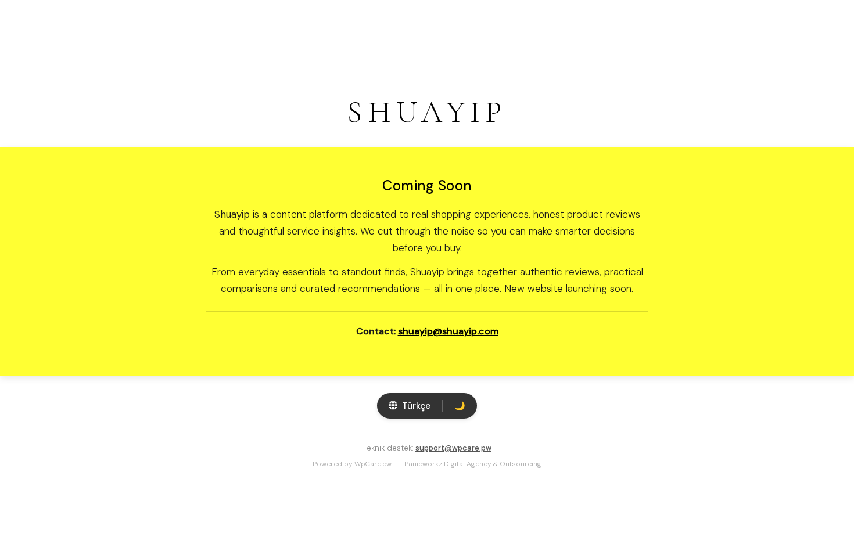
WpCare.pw (373, 463)
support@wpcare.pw (453, 448)
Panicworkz (423, 463)
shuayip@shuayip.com (448, 331)
